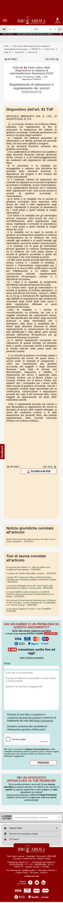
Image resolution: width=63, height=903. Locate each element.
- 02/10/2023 (30, 594)
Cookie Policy (22, 872)
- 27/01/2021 (30, 540)
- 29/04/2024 (31, 602)
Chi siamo (34, 872)
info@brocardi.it (29, 870)
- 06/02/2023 (31, 579)
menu (5, 20)
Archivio (43, 872)
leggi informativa (43, 720)
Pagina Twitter (37, 881)
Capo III (7, 52)
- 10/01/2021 (31, 573)
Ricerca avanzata (59, 29)
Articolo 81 (32, 52)
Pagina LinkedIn (43, 881)
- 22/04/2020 (28, 568)
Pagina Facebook (30, 881)
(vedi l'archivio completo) (32, 658)
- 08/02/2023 (29, 587)
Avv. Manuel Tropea (41, 858)
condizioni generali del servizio (24, 717)
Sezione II (19, 52)
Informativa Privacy (46, 870)
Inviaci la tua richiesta (17, 794)
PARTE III (36, 49)
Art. (12, 59)
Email (7, 663)
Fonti (6, 46)
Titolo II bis (49, 49)
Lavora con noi (31, 876)
